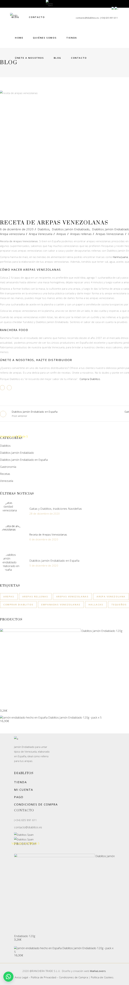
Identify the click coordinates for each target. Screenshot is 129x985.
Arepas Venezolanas (110, 234)
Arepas (61, 234)
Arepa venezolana (12, 234)
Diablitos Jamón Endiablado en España (24, 460)
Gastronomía (8, 467)
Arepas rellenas (81, 234)
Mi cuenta (23, 790)
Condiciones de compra (36, 804)
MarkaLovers (98, 971)
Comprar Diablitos (18, 604)
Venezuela (6, 481)
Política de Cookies (102, 977)
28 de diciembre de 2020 (44, 513)
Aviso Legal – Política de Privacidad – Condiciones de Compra (51, 977)
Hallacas (96, 604)
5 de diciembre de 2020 (43, 565)
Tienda (20, 782)
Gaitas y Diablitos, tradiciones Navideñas (55, 509)
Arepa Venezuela (40, 234)
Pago (18, 797)
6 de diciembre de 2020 (17, 229)
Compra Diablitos (90, 379)
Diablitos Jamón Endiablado (71, 229)
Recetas (5, 474)
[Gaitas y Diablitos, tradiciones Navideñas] (13, 511)
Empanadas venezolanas (60, 604)
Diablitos (44, 229)
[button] (8, 977)
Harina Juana (120, 257)
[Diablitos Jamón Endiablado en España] (13, 563)
